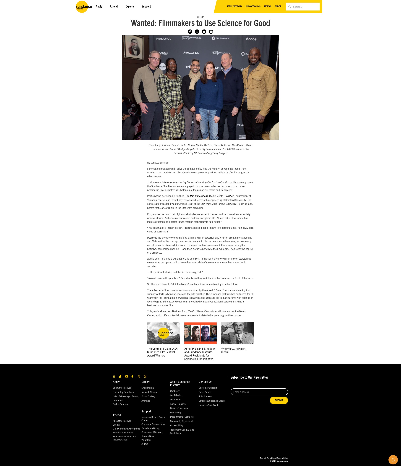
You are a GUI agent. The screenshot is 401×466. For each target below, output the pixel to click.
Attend (117, 415)
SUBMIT (279, 400)
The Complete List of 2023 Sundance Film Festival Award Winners (162, 352)
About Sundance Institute (180, 383)
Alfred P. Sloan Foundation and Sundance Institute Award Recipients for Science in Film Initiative (200, 354)
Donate (278, 6)
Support (146, 411)
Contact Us (205, 381)
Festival (267, 6)
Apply (116, 381)
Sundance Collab (252, 6)
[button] (211, 32)
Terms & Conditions (268, 458)
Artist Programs (234, 6)
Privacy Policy (282, 458)
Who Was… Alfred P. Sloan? (233, 350)
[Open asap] (393, 459)
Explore (145, 381)
